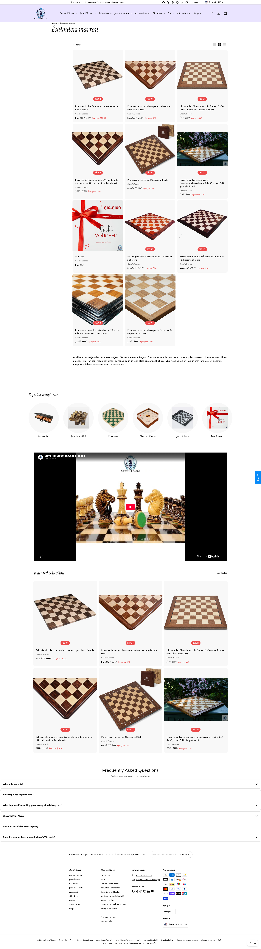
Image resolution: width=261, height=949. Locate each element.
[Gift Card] (97, 234)
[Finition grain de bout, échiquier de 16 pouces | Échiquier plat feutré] (202, 236)
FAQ (103, 912)
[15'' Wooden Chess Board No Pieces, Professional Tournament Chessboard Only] (202, 86)
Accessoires (141, 13)
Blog (103, 879)
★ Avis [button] (258, 477)
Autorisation (182, 13)
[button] (54, 924)
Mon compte (106, 920)
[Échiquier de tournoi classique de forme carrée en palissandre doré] (150, 310)
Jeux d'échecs (87, 13)
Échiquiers (104, 13)
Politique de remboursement (113, 904)
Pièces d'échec (67, 13)
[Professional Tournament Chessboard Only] (150, 158)
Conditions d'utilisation (110, 891)
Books (171, 13)
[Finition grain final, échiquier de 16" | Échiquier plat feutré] (150, 236)
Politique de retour (109, 908)
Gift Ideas (158, 13)
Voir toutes (222, 572)
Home (54, 23)
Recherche (105, 875)
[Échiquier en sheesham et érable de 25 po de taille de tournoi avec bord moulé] (97, 310)
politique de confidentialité (112, 896)
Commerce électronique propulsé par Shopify (137, 943)
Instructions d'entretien (110, 887)
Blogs (196, 13)
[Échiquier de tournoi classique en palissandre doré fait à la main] (150, 86)
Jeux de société (122, 13)
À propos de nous (109, 916)
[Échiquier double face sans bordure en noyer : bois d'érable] (97, 86)
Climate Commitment (109, 883)
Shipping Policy (107, 900)
